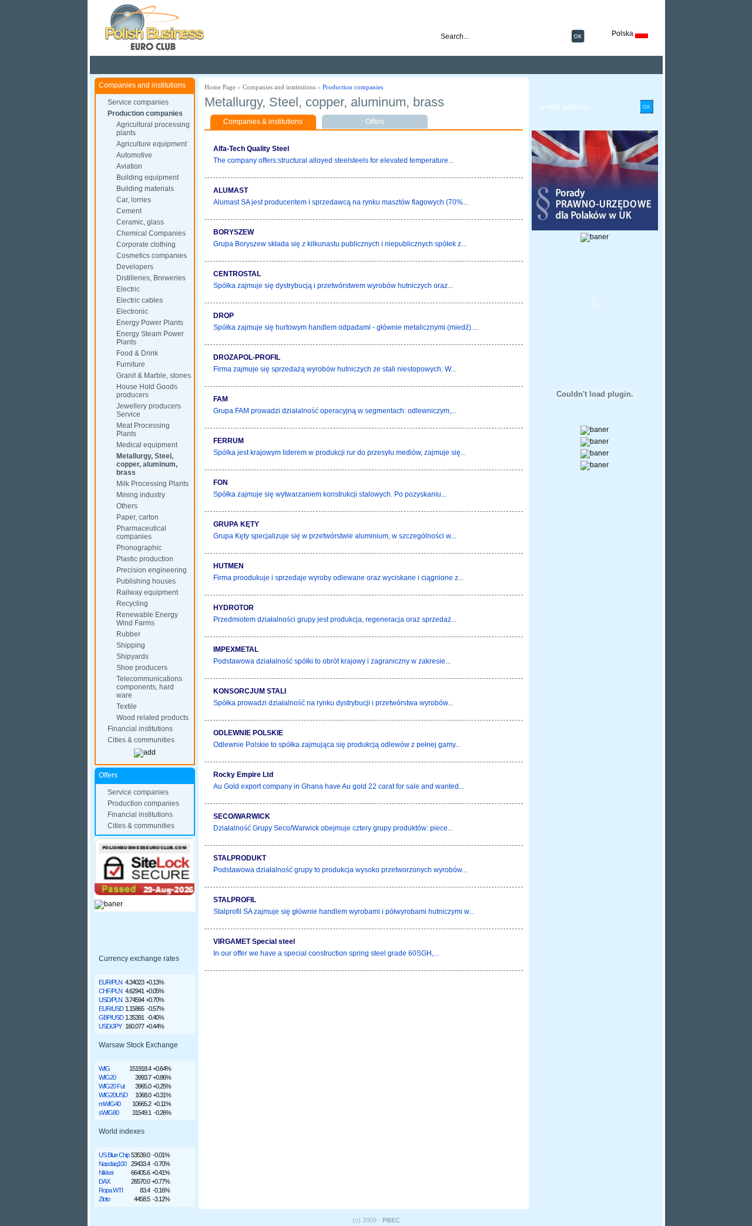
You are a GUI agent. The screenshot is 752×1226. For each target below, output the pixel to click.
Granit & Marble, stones (153, 375)
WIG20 (107, 1077)
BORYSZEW (233, 232)
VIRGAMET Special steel (254, 941)
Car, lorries (133, 200)
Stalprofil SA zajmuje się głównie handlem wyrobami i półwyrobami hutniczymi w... (343, 911)
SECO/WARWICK (241, 816)
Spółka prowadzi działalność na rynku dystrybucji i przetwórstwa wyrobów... (333, 703)
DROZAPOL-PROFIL (246, 357)
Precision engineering (151, 570)
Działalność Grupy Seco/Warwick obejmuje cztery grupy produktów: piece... (333, 828)
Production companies (145, 113)
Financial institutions (140, 729)
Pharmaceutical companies (141, 532)
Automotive (134, 155)
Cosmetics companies (151, 256)
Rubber (128, 634)
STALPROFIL (234, 900)
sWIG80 (109, 1112)
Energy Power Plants (149, 323)
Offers (374, 122)
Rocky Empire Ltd (243, 775)
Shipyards (132, 656)
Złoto (104, 1198)
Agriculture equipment (151, 144)
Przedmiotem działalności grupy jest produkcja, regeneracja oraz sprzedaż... (334, 619)
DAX (104, 1181)
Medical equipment (146, 445)
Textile (126, 706)
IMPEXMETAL (235, 649)
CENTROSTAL (237, 274)
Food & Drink (137, 353)
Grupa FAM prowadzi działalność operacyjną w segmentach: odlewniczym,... (334, 411)
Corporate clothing (146, 244)
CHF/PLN (110, 990)
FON (220, 482)
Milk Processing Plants (152, 484)
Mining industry (140, 495)
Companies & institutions (263, 122)
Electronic (132, 311)
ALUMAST (230, 190)
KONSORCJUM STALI (249, 691)
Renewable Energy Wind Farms (147, 619)
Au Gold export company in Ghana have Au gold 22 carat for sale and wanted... (338, 786)
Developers (134, 267)
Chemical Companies (151, 233)
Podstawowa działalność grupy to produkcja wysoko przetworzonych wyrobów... (340, 870)
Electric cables (139, 300)
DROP (223, 315)
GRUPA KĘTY (236, 524)
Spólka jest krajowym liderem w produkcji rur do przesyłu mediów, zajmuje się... (339, 452)
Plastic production (144, 559)
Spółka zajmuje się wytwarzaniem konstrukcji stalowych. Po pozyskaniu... (329, 494)
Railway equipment (147, 592)
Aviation (129, 166)
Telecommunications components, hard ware (149, 687)
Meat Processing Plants (143, 429)
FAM (220, 399)
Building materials (145, 189)
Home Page (220, 87)
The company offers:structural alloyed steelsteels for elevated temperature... (333, 160)
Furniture (130, 364)
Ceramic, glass (140, 222)
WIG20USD (113, 1094)
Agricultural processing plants (153, 128)
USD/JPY (110, 1026)
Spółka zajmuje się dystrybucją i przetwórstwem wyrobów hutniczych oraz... (333, 286)
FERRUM (228, 441)
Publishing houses (146, 581)
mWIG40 (109, 1103)
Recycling (132, 603)
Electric (128, 289)
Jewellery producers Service (148, 410)
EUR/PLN (110, 982)
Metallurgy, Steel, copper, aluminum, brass (146, 464)
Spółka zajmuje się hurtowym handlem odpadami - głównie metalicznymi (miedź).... (345, 327)
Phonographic (139, 548)
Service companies (138, 102)
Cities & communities (141, 740)
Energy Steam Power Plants (150, 338)
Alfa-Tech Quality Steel (251, 149)
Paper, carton (137, 517)
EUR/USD (111, 1008)
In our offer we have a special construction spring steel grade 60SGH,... (326, 953)
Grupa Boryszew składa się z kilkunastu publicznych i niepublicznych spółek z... (339, 244)
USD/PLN (110, 999)
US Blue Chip (114, 1154)
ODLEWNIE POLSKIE (248, 733)
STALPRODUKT (239, 858)
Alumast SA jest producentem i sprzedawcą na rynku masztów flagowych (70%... (340, 202)
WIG (104, 1068)
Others (126, 506)
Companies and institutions (279, 87)
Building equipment (147, 177)
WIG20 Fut (112, 1086)
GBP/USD (111, 1017)
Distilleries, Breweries (151, 278)
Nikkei (106, 1172)
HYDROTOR (233, 608)
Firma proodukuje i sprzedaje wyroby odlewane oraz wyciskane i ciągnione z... (338, 578)
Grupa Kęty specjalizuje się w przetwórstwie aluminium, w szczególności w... (334, 536)
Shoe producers (141, 668)
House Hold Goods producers (146, 391)
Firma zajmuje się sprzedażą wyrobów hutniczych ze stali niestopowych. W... (334, 369)
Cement (129, 211)
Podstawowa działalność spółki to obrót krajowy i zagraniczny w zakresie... (332, 661)
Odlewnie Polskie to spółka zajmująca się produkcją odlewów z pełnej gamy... (337, 745)
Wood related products (152, 718)
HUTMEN (228, 566)
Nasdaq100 (112, 1163)
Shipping (130, 645)
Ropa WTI (111, 1190)
